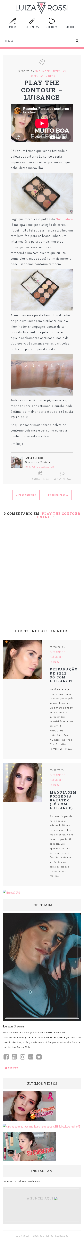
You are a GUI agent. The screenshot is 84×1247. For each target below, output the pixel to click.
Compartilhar (40, 478)
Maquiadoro (64, 219)
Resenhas (32, 27)
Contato (12, 1067)
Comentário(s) (62, 478)
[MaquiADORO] (11, 892)
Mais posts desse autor (39, 467)
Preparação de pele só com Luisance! (64, 675)
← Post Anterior (26, 495)
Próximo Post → (58, 495)
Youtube (71, 27)
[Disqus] (42, 571)
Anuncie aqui (40, 1198)
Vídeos (50, 76)
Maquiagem (42, 71)
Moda (12, 27)
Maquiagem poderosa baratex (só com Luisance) (63, 800)
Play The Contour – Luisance (42, 90)
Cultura (51, 27)
